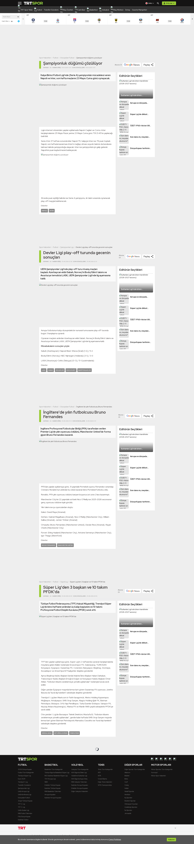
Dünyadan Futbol (67, 58)
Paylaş (147, 64)
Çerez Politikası (115, 839)
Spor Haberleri (45, 58)
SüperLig (64, 582)
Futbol (55, 58)
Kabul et (171, 840)
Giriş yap (169, 3)
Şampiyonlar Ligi (67, 247)
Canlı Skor (5, 21)
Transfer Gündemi (67, 769)
